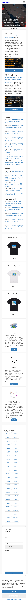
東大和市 (8, 506)
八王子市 (16, 474)
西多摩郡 (16, 521)
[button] (25, 576)
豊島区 (15, 459)
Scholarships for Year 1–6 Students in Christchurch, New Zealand (14, 121)
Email (6, 537)
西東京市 (8, 521)
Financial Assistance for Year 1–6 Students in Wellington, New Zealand (14, 133)
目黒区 (15, 448)
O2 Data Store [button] (14, 109)
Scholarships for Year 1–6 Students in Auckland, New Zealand (14, 127)
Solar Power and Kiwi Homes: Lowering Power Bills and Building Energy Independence (14, 162)
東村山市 (16, 495)
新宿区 (15, 437)
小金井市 (8, 492)
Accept (14, 591)
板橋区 (8, 466)
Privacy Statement (17, 599)
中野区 (15, 455)
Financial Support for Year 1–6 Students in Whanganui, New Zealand (14, 144)
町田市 (15, 488)
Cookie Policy (10, 599)
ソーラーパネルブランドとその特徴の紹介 (14, 193)
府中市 (8, 485)
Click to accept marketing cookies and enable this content (14, 62)
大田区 (8, 452)
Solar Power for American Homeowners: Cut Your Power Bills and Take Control (14, 156)
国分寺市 (8, 499)
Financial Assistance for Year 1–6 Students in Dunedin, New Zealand (14, 138)
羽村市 (8, 517)
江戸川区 (8, 474)
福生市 (8, 503)
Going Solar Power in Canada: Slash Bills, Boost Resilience (14, 150)
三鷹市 (8, 481)
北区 (8, 463)
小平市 (15, 492)
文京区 (8, 441)
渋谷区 (8, 455)
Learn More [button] (14, 71)
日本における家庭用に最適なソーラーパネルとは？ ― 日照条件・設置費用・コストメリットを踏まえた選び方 (14, 177)
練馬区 (15, 466)
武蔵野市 (16, 477)
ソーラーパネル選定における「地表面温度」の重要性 (14, 189)
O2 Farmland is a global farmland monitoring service (13, 36)
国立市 (15, 499)
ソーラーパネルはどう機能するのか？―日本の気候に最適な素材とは (14, 184)
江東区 (15, 444)
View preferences (14, 596)
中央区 (15, 433)
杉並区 (8, 459)
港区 (8, 437)
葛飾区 (15, 470)
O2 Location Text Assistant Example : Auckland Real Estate (13, 203)
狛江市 (15, 503)
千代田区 (8, 433)
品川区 (8, 448)
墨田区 (8, 444)
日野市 (8, 495)
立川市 (8, 477)
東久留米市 (8, 510)
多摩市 (8, 514)
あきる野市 (15, 517)
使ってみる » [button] (14, 384)
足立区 (8, 470)
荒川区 (15, 463)
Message (7, 550)
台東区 (15, 441)
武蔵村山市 (15, 510)
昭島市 (15, 485)
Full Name (7, 531)
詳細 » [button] (14, 349)
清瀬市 (15, 506)
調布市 (8, 488)
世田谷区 (16, 452)
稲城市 (15, 514)
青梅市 (15, 481)
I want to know (8, 544)
